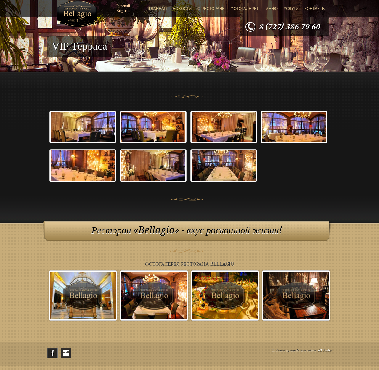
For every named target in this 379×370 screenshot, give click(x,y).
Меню (271, 9)
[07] (223, 166)
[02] (153, 128)
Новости (182, 9)
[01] (82, 128)
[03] (223, 128)
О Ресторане (211, 9)
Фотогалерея (245, 9)
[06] (153, 166)
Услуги (291, 9)
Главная (158, 9)
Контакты (315, 9)
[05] (82, 166)
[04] (294, 128)
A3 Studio (325, 350)
